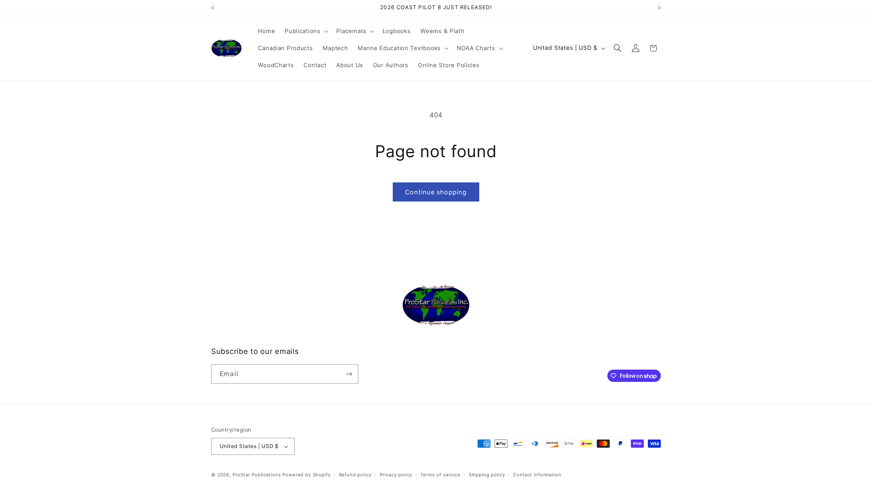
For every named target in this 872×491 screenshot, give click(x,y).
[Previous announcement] (212, 8)
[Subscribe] (349, 374)
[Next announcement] (659, 8)
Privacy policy (396, 474)
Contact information (537, 474)
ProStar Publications (257, 474)
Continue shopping (436, 192)
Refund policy (355, 474)
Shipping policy (487, 474)
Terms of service (440, 474)
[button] (305, 31)
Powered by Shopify (306, 474)
